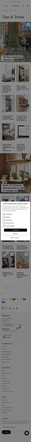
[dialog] (15, 221)
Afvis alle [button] (15, 234)
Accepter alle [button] (15, 230)
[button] (15, 238)
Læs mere (14, 210)
